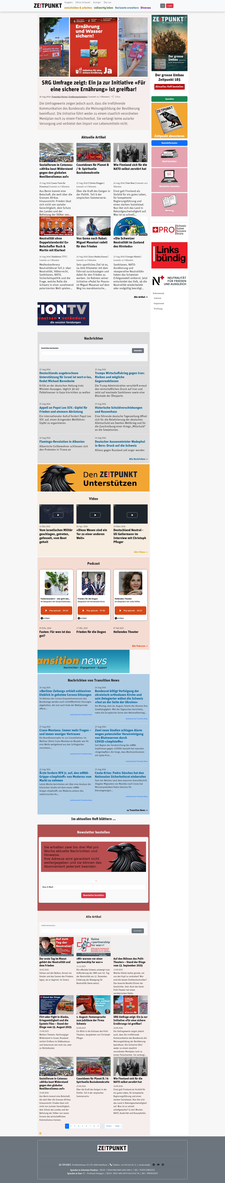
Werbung (158, 309)
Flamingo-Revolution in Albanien (62, 442)
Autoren (157, 298)
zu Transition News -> (137, 810)
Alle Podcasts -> (140, 646)
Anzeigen (97, 2)
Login (170, 6)
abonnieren (40, 1134)
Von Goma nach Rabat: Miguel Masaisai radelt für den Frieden (91, 242)
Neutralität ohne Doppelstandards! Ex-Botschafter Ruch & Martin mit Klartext (54, 244)
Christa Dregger (96, 183)
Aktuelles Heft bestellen (169, 86)
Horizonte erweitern (127, 7)
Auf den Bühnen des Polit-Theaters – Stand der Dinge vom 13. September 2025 (129, 962)
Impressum (159, 303)
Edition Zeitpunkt (82, 2)
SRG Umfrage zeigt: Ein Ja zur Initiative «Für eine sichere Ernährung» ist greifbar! (130, 1020)
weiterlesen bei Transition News (81, 715)
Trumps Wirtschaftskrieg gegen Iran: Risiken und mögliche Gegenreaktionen (120, 377)
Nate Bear (130, 183)
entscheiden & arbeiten (78, 7)
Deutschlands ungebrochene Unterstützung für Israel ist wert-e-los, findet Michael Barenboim (65, 377)
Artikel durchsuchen (48, 926)
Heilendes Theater (125, 632)
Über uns (107, 2)
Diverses (146, 7)
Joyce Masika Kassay (98, 257)
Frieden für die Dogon (91, 632)
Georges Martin (133, 257)
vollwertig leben (103, 7)
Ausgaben (68, 2)
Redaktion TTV (59, 257)
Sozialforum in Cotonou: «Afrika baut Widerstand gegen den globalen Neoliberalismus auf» (56, 170)
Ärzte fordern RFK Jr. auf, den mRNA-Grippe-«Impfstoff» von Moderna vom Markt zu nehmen (65, 777)
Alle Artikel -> (141, 297)
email (92, 881)
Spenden (169, 99)
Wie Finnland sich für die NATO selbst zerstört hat (130, 167)
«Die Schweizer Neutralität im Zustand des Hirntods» (128, 242)
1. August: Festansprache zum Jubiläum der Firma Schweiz (91, 1020)
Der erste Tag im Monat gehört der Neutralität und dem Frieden (54, 962)
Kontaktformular (169, 143)
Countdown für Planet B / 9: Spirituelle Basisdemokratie (92, 168)
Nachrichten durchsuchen (49, 348)
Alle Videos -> (141, 552)
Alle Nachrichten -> (138, 459)
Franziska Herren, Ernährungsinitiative (69, 97)
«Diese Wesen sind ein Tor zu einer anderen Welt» (91, 534)
